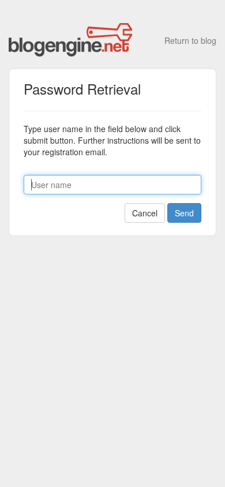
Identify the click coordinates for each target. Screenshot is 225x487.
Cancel (145, 213)
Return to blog (190, 40)
